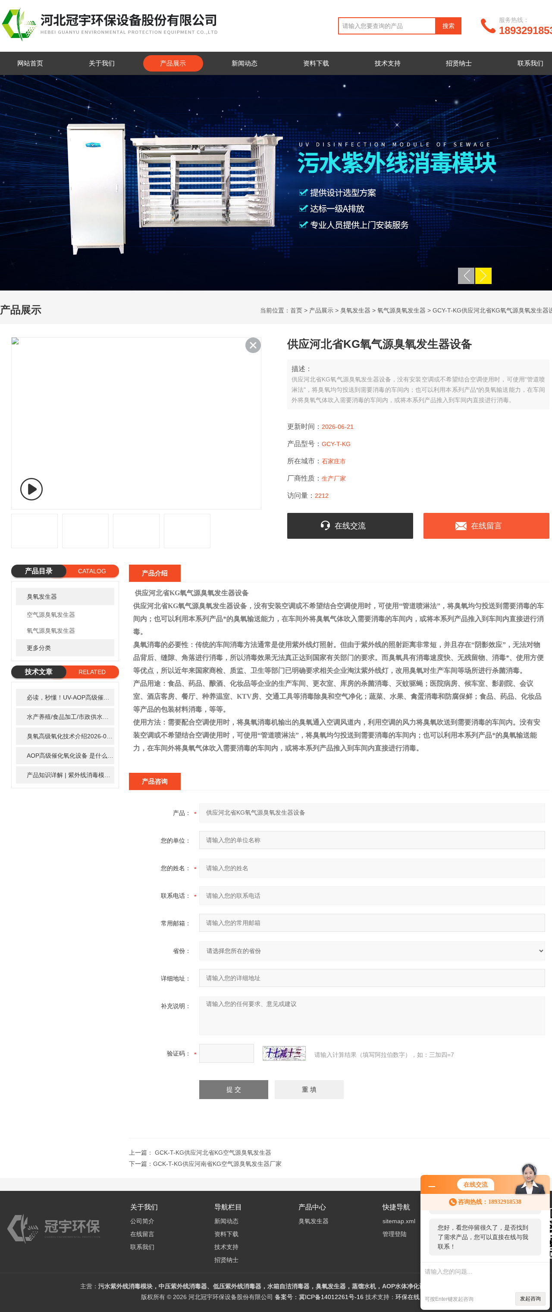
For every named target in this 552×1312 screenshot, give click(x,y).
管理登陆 (395, 1234)
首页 (296, 310)
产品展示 (173, 63)
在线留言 (486, 526)
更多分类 (39, 647)
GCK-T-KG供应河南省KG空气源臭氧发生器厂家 (217, 1163)
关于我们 (102, 63)
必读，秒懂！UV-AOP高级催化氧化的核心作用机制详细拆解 (70, 697)
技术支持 (388, 63)
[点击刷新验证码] (284, 1053)
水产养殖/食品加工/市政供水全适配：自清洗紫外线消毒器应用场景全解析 (70, 716)
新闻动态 (244, 63)
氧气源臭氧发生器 (401, 310)
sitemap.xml (399, 1221)
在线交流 (350, 526)
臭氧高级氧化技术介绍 (70, 736)
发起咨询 (530, 1299)
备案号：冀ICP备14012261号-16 (319, 1296)
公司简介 (142, 1221)
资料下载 (316, 63)
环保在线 (407, 1296)
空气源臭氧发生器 (51, 614)
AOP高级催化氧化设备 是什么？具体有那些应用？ (70, 755)
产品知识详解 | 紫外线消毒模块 (70, 775)
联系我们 (142, 1246)
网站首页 (30, 63)
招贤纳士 (459, 63)
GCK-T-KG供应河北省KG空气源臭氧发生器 (213, 1152)
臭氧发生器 (355, 310)
